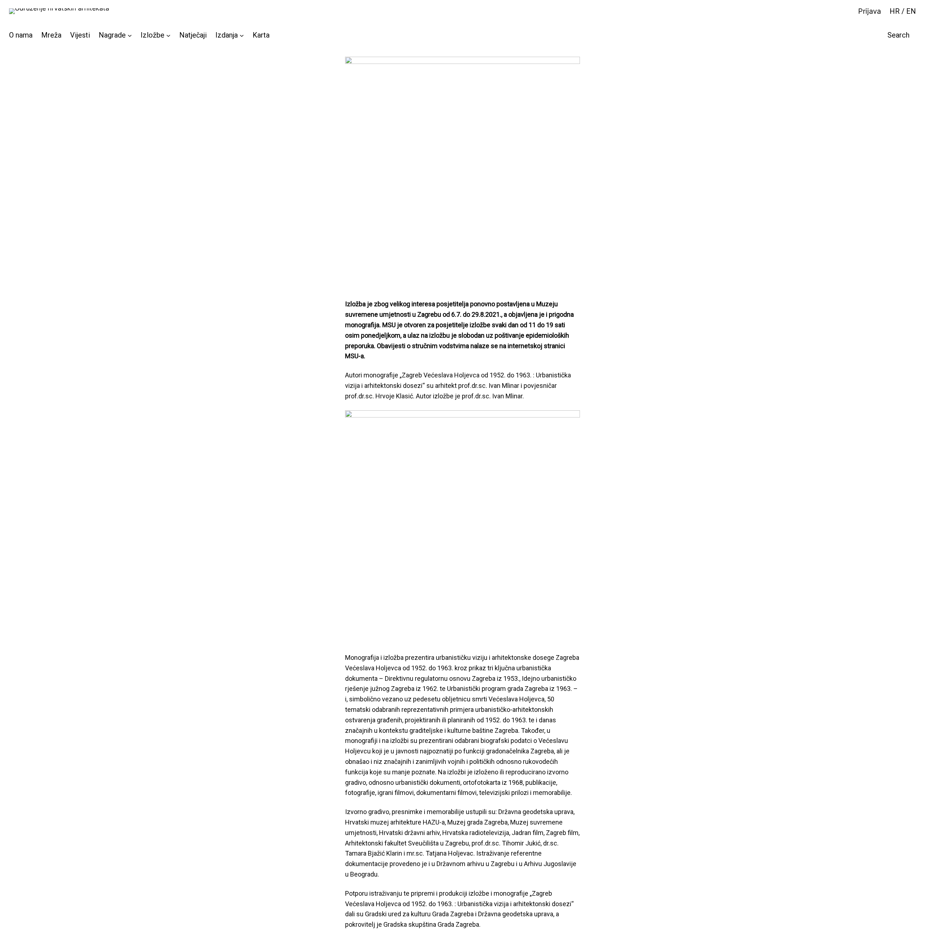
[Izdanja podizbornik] (242, 35)
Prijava (869, 11)
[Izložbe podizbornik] (168, 35)
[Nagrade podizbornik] (130, 35)
